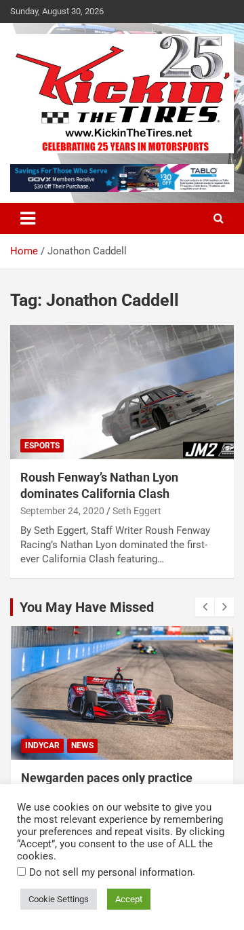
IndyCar (42, 745)
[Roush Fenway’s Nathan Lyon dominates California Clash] (122, 392)
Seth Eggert (137, 510)
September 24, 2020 (62, 510)
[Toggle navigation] (27, 218)
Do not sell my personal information (110, 872)
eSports (42, 445)
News (82, 745)
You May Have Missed (87, 607)
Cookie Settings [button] (58, 899)
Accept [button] (128, 899)
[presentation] (204, 607)
